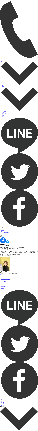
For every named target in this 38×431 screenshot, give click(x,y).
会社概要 (2, 116)
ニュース (2, 60)
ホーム (1, 399)
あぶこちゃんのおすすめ (4, 111)
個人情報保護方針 (3, 405)
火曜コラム (3, 85)
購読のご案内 (2, 402)
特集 (1, 61)
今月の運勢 (3, 115)
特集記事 (3, 86)
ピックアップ (2, 230)
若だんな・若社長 (4, 113)
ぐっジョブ (3, 112)
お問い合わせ (2, 403)
